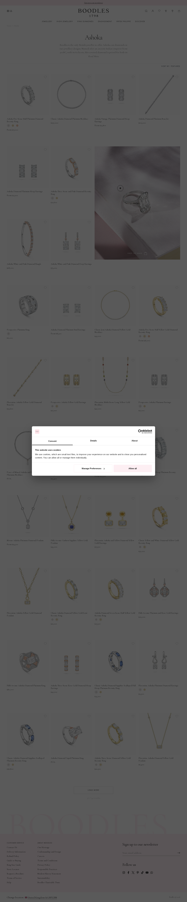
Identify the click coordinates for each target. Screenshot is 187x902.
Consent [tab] (52, 441)
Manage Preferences (91, 468)
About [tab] (135, 440)
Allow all (133, 468)
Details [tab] (93, 440)
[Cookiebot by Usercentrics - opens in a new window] (140, 432)
